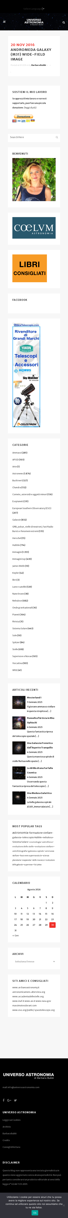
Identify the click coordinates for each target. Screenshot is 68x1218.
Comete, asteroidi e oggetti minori (29, 494)
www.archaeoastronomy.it (25, 987)
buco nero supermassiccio (31, 855)
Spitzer (16, 642)
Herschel (16, 538)
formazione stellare (40, 832)
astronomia (20, 832)
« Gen (15, 935)
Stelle (15, 649)
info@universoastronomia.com (23, 1087)
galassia (16, 837)
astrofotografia (19, 851)
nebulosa (47, 837)
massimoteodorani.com (24, 1005)
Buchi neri (17, 480)
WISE (14, 670)
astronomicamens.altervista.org (28, 992)
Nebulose (17, 600)
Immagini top (19, 559)
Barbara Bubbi (38, 65)
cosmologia (35, 842)
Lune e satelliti (19, 586)
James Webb (18, 566)
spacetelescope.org (45, 1010)
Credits (6, 1140)
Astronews (17, 473)
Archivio (7, 1126)
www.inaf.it (18, 1001)
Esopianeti (17, 501)
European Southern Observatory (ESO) (31, 508)
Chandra (16, 487)
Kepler (15, 573)
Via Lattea (17, 663)
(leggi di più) (30, 107)
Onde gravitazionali (22, 607)
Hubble (16, 545)
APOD (15, 459)
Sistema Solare (19, 628)
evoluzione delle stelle (23, 846)
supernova (28, 865)
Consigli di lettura (11, 1147)
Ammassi (16, 452)
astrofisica (47, 842)
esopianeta (26, 860)
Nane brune (18, 593)
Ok (34, 1212)
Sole (14, 635)
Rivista (15, 621)
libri (14, 580)
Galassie (16, 519)
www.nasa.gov (43, 1001)
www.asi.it (30, 1001)
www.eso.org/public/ (23, 1010)
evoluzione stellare (44, 846)
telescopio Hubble (32, 837)
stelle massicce (38, 860)
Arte (14, 466)
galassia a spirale (36, 851)
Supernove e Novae (22, 656)
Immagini (17, 552)
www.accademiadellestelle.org (28, 996)
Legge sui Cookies (12, 1120)
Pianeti (15, 614)
